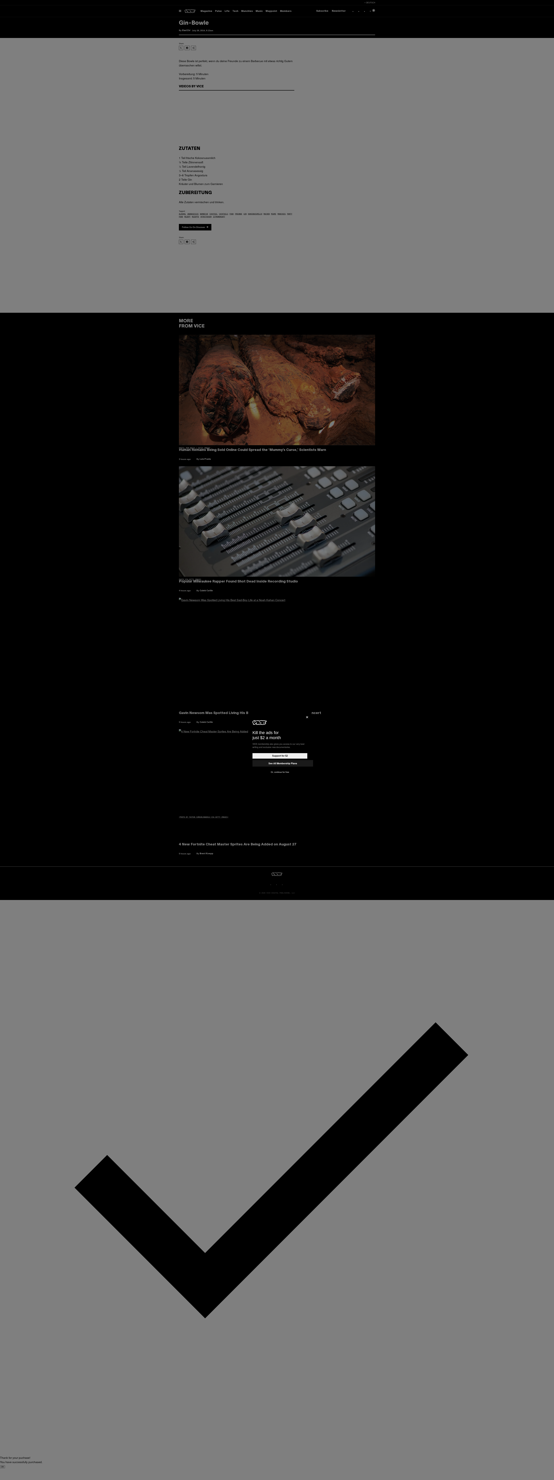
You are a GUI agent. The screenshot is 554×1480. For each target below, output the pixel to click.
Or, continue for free (280, 772)
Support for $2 (280, 756)
